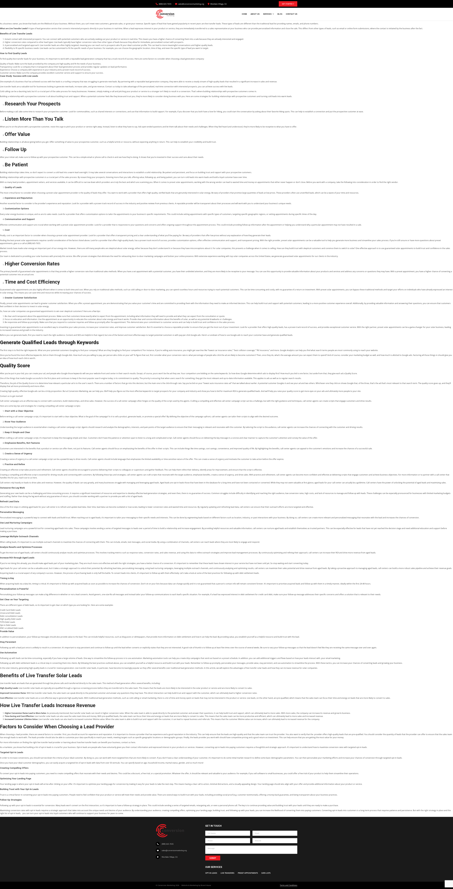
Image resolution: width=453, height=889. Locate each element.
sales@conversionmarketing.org (191, 4)
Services (267, 14)
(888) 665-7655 (165, 4)
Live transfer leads (8, 683)
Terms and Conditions (288, 885)
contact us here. (129, 742)
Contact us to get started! (11, 396)
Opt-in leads (82, 747)
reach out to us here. (28, 477)
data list (27, 583)
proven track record (104, 203)
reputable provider (181, 327)
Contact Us (291, 14)
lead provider (21, 734)
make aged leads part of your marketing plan (58, 563)
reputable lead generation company (87, 58)
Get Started (287, 4)
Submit (212, 858)
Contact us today (112, 86)
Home (244, 14)
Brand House (206, 885)
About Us (255, 14)
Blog (279, 14)
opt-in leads (179, 482)
